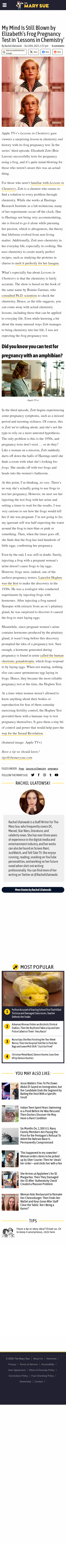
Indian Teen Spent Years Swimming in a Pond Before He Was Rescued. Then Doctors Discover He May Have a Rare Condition (40, 1113)
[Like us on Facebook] (38, 776)
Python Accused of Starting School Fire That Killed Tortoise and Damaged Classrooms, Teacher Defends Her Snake (36, 1013)
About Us (38, 1358)
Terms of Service (29, 1364)
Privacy (12, 1364)
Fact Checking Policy (42, 1375)
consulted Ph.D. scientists (19, 295)
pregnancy (53, 768)
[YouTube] (56, 776)
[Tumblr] (50, 776)
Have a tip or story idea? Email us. (37, 1228)
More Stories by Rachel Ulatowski (33, 890)
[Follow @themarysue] (32, 776)
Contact (39, 1381)
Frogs (21, 768)
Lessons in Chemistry (36, 768)
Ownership (25, 1381)
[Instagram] (44, 776)
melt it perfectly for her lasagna (37, 263)
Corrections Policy (18, 1375)
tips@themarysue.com (17, 757)
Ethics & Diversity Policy (41, 1370)
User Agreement (17, 1370)
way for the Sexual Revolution (22, 733)
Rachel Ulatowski (13, 45)
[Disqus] (33, 1291)
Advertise (52, 1358)
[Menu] (4, 5)
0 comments (58, 45)
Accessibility (47, 1364)
